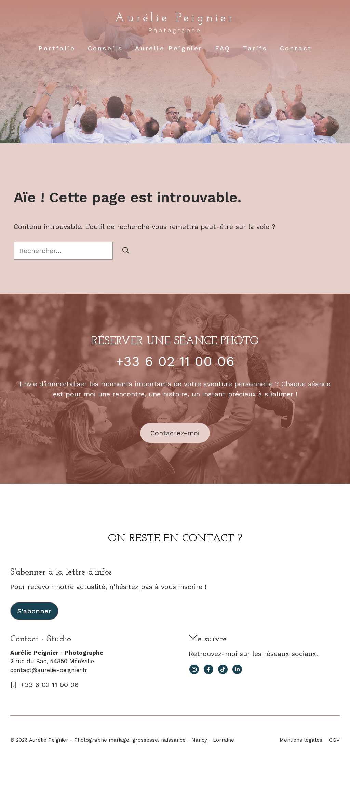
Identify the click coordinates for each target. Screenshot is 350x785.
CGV (334, 740)
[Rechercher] (125, 251)
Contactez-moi (175, 433)
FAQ (223, 48)
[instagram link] (194, 669)
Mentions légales (301, 740)
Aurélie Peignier (175, 18)
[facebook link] (208, 669)
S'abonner (34, 611)
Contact (296, 48)
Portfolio (56, 48)
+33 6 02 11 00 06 (175, 361)
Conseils (105, 48)
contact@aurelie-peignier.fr (48, 670)
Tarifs (255, 48)
